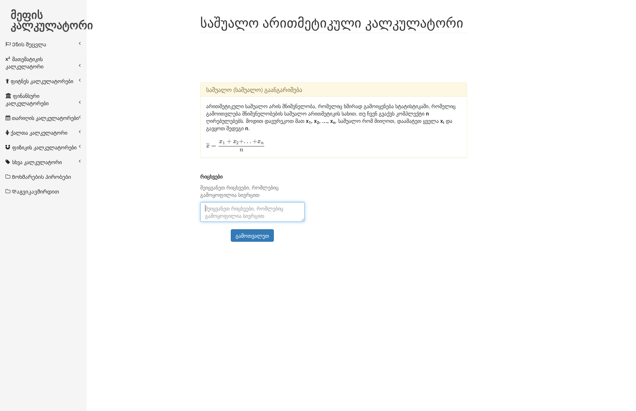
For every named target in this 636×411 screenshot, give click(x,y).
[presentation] (235, 145)
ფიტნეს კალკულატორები (41, 81)
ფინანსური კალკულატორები (27, 99)
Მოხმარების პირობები (40, 176)
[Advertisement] (334, 57)
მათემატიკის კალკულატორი (24, 62)
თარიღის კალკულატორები (44, 117)
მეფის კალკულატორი (52, 15)
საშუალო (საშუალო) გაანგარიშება (254, 89)
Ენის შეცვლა (28, 44)
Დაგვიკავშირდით (34, 191)
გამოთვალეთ (252, 235)
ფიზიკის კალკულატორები (44, 147)
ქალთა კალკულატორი (38, 132)
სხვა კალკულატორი (36, 162)
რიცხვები (211, 176)
